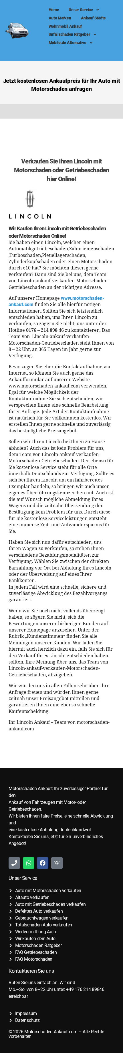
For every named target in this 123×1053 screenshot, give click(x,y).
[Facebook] (42, 863)
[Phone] (14, 863)
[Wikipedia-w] (57, 863)
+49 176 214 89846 (85, 989)
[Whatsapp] (28, 863)
